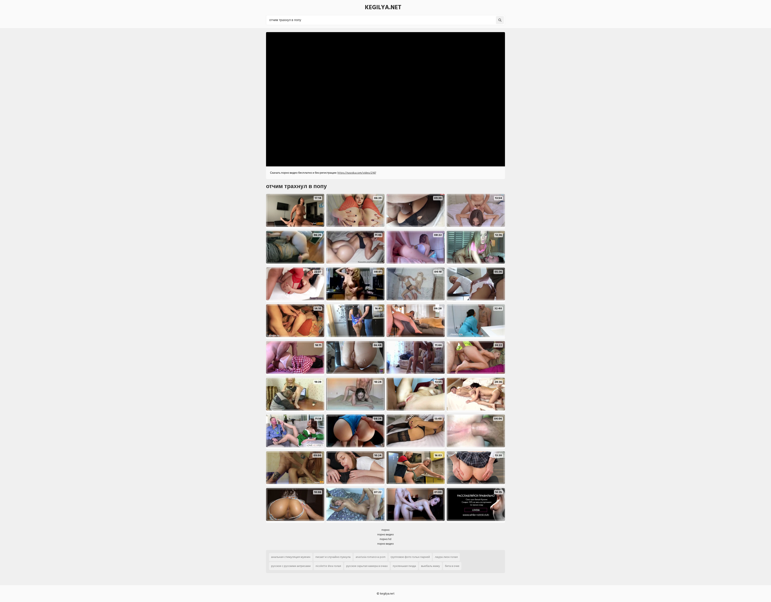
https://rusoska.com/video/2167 (357, 172)
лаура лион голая (446, 557)
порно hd (385, 539)
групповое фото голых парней (410, 557)
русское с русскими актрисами (291, 566)
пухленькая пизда (404, 566)
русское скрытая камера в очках (367, 566)
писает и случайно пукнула (333, 557)
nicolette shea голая (328, 566)
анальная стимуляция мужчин (290, 557)
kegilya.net (383, 7)
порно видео (385, 534)
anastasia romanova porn (371, 557)
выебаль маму (430, 566)
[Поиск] (500, 20)
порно (385, 530)
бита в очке (452, 566)
